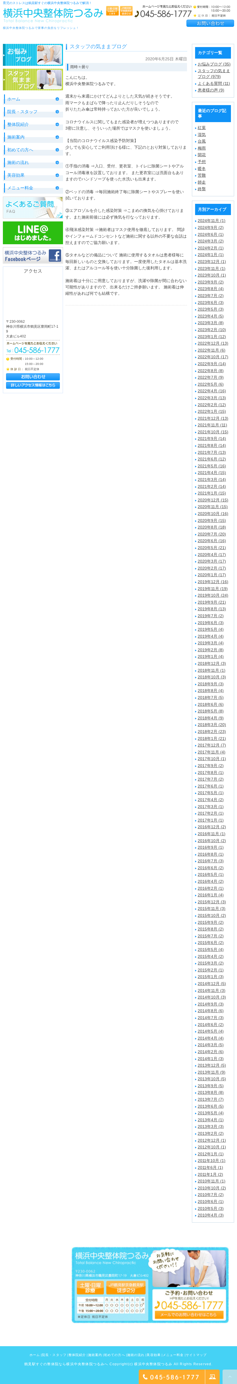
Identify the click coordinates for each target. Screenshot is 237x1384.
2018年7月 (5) (211, 697)
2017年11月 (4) (211, 752)
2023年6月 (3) (211, 302)
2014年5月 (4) (211, 1031)
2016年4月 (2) (211, 881)
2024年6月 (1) (211, 234)
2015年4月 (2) (211, 956)
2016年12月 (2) (212, 827)
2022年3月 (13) (212, 398)
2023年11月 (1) (211, 268)
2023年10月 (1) (212, 275)
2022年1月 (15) (212, 411)
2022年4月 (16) (212, 391)
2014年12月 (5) (212, 983)
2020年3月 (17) (212, 561)
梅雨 (202, 148)
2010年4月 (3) (211, 1215)
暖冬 (202, 168)
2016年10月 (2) (212, 840)
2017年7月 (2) (211, 779)
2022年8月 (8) (211, 370)
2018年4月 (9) (211, 718)
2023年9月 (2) (211, 282)
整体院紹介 (18, 124)
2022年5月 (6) (211, 384)
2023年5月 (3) (211, 309)
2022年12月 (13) (213, 343)
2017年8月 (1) (211, 772)
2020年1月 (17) (212, 574)
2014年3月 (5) (211, 1044)
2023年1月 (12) (212, 336)
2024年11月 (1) (211, 220)
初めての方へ (20, 149)
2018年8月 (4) (211, 690)
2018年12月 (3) (212, 663)
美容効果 (16, 175)
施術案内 (16, 137)
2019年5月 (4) (211, 629)
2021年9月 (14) (212, 438)
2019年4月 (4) (211, 636)
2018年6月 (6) (211, 704)
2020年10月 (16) (213, 513)
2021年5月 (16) (212, 466)
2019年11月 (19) (213, 588)
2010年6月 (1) (211, 1201)
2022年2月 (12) (212, 404)
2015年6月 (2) (211, 942)
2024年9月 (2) (211, 227)
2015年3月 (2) (211, 963)
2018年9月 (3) (211, 684)
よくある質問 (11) (214, 83)
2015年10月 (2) (212, 915)
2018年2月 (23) (212, 731)
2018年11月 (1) (211, 670)
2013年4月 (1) (211, 1120)
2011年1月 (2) (210, 1174)
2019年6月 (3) (211, 622)
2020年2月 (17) (212, 568)
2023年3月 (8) (211, 322)
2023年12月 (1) (212, 261)
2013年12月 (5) (212, 1065)
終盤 (202, 188)
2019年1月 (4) (211, 656)
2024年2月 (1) (211, 248)
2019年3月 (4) (211, 643)
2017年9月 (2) (211, 765)
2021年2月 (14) (212, 486)
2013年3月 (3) (211, 1126)
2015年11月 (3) (211, 908)
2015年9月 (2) (211, 922)
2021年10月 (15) (213, 432)
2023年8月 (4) (211, 288)
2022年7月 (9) (211, 377)
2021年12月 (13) (213, 418)
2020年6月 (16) (212, 540)
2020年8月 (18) (212, 527)
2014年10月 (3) (212, 997)
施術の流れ (18, 162)
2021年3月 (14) (212, 479)
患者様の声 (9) (211, 90)
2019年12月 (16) (213, 581)
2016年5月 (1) (211, 874)
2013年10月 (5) (212, 1079)
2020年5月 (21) (212, 547)
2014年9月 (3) (211, 1004)
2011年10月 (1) (211, 1160)
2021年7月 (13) (212, 452)
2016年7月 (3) (211, 861)
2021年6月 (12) (212, 459)
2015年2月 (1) (211, 970)
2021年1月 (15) (212, 493)
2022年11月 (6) (211, 350)
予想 (202, 161)
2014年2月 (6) (211, 1051)
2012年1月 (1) (211, 1154)
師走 (202, 182)
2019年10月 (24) (213, 595)
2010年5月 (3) (211, 1208)
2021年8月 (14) (212, 445)
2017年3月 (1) (211, 806)
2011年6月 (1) (210, 1167)
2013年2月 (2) (211, 1133)
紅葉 (202, 127)
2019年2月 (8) (211, 650)
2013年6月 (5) (211, 1106)
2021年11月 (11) (212, 425)
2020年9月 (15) (212, 520)
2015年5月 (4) (211, 949)
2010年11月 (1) (211, 1181)
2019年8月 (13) (212, 609)
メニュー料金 (20, 187)
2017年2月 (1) (211, 813)
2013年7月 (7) (211, 1099)
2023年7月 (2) (211, 295)
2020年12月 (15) (213, 500)
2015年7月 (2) (211, 936)
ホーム (13, 98)
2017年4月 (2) (211, 799)
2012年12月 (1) (212, 1140)
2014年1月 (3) (211, 1058)
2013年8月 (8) (211, 1092)
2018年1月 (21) (212, 738)
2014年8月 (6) (211, 1010)
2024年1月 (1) (211, 254)
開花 (202, 154)
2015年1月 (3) (211, 976)
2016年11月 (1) (211, 833)
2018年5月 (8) (211, 711)
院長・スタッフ (22, 111)
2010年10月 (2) (212, 1188)
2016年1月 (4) (211, 895)
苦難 (202, 175)
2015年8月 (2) (211, 929)
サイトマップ (196, 1355)
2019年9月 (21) (212, 602)
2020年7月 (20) (212, 534)
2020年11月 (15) (213, 506)
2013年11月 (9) (211, 1072)
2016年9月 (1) (211, 847)
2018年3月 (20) (212, 724)
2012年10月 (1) (212, 1147)
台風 (202, 141)
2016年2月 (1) (211, 888)
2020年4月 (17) (212, 554)
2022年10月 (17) (213, 357)
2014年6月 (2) (211, 1024)
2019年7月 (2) (211, 615)
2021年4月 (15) (212, 472)
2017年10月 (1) (212, 758)
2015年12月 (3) (212, 902)
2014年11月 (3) (211, 990)
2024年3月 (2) (211, 241)
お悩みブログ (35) (214, 64)
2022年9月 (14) (212, 363)
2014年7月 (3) (211, 1017)
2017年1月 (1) (211, 820)
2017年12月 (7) (212, 745)
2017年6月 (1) (211, 786)
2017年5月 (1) (211, 792)
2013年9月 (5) (211, 1085)
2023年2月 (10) (212, 329)
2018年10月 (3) (212, 677)
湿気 (202, 134)
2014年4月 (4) (211, 1038)
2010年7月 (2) (211, 1194)
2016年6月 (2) (211, 868)
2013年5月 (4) (211, 1113)
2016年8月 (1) (211, 854)
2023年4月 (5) (211, 316)
